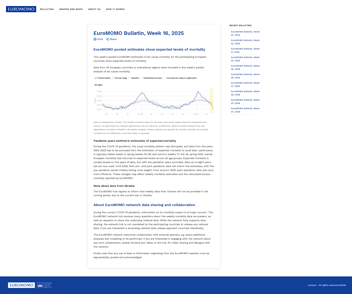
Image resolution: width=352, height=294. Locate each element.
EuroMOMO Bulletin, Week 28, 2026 (245, 76)
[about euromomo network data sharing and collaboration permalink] (92, 205)
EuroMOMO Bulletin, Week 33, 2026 (245, 33)
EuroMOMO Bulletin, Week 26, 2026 (245, 93)
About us (94, 9)
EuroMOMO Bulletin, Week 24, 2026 (245, 110)
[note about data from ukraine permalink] (92, 185)
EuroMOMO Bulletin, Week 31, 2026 (245, 50)
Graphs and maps (71, 9)
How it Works (115, 9)
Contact (312, 285)
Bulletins (47, 9)
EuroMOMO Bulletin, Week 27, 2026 (245, 84)
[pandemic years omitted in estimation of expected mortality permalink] (92, 140)
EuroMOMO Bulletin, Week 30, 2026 (245, 59)
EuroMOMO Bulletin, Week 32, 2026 (245, 42)
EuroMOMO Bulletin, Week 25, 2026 (245, 101)
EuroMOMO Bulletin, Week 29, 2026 (245, 67)
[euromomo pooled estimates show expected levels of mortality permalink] (92, 49)
